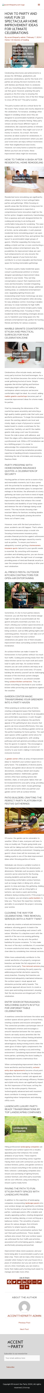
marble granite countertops (16, 396)
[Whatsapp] (22, 1287)
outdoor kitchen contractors (20, 681)
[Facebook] (9, 1282)
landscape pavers (32, 1203)
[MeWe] (34, 1282)
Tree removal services (31, 966)
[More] (27, 1287)
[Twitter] (14, 1282)
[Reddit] (19, 1282)
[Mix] (39, 1282)
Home (7, 40)
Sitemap (26, 1387)
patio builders (34, 898)
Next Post (24, 1329)
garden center (12, 759)
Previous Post (24, 1322)
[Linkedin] (24, 1282)
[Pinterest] (29, 1282)
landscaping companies (29, 1147)
